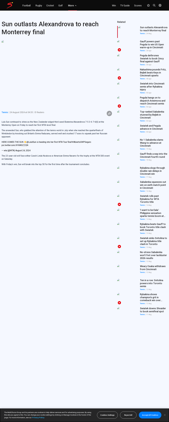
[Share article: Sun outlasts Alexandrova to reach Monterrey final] (109, 113)
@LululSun (31, 142)
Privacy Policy (38, 418)
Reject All (128, 415)
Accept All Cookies (150, 415)
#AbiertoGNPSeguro (81, 142)
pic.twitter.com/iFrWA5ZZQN (15, 145)
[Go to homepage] (10, 5)
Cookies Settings (107, 415)
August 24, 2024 (22, 150)
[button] (142, 46)
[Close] (165, 415)
